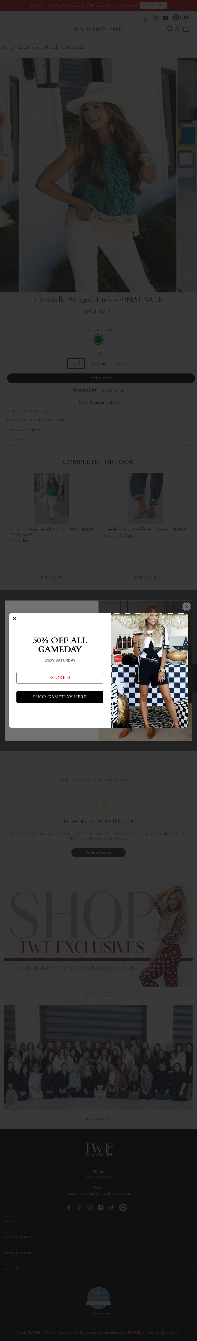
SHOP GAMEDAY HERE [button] (60, 697)
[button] (59, 678)
